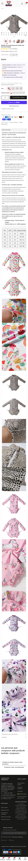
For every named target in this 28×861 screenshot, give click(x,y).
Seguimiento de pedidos (20, 783)
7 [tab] (15, 33)
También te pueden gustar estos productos (12, 763)
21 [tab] (19, 35)
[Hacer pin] (16, 55)
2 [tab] (4, 33)
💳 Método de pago (21, 793)
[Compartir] (10, 55)
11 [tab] (24, 33)
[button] (3, 41)
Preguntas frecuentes (19, 788)
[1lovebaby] (9, 3)
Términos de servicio (5, 819)
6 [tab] (13, 33)
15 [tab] (6, 35)
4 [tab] (8, 33)
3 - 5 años (20, 122)
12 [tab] (26, 33)
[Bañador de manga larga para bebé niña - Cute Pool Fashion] (10, 41)
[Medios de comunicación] (25, 35)
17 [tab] (10, 35)
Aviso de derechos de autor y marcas (22, 797)
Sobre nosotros (4, 807)
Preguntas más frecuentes (10, 734)
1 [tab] (1, 33)
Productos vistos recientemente (14, 767)
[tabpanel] (14, 24)
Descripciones (6, 130)
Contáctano (20, 791)
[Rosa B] (20, 88)
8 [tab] (17, 33)
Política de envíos (5, 810)
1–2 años (11, 122)
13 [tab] (1, 35)
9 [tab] (19, 33)
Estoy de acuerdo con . (13, 836)
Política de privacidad (6, 816)
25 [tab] (14, 36)
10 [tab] (22, 33)
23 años (15, 122)
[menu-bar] (3, 3)
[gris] (8, 88)
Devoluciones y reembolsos (4, 813)
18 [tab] (13, 35)
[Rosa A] (13, 88)
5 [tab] (10, 33)
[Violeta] (17, 88)
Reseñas (4, 737)
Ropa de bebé (4, 124)
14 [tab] (4, 35)
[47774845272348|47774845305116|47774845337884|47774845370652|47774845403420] (14, 24)
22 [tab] (22, 35)
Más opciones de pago (14, 105)
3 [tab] (6, 33)
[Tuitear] (13, 55)
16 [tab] (8, 35)
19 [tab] (15, 35)
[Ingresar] (22, 3)
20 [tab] (17, 35)
